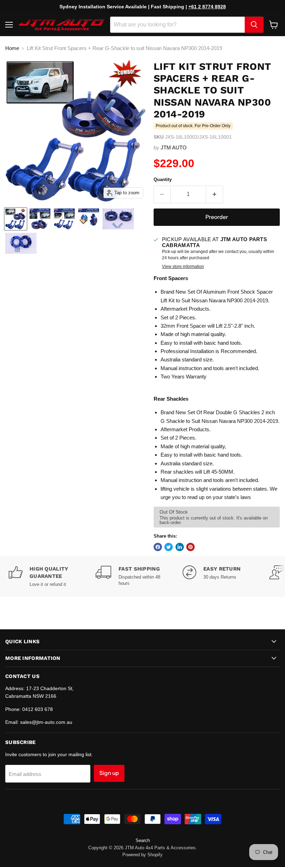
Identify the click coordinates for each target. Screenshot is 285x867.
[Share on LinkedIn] (180, 547)
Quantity (163, 179)
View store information (183, 266)
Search (143, 840)
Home (12, 48)
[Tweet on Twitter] (168, 547)
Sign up (109, 773)
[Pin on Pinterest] (190, 547)
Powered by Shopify (142, 854)
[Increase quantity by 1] (214, 194)
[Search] (254, 25)
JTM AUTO (174, 147)
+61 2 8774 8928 (207, 6)
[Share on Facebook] (158, 547)
